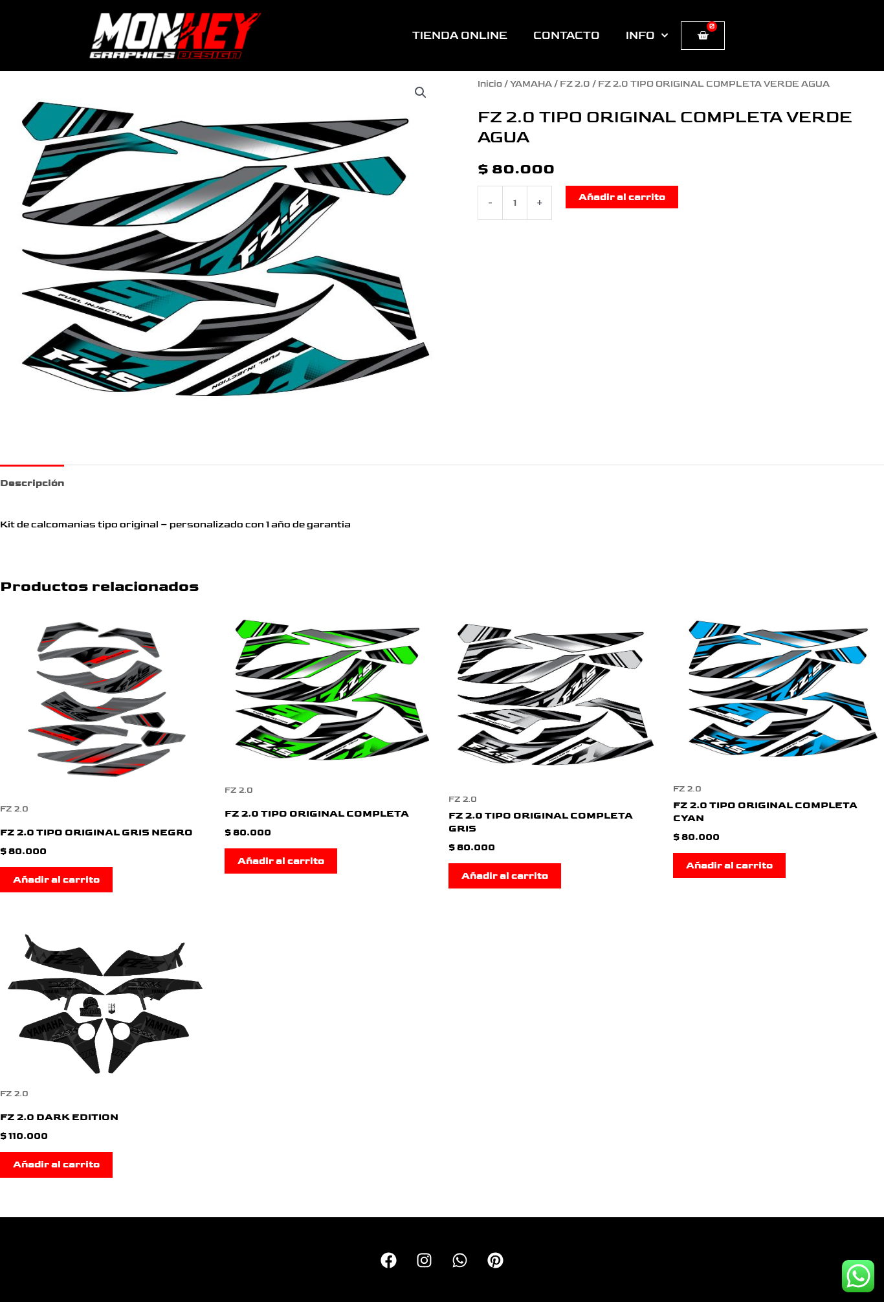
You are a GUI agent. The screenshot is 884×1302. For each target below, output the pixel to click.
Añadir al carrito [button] (56, 880)
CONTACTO (566, 35)
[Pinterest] (495, 1260)
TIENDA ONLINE (459, 35)
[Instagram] (424, 1260)
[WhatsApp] (460, 1260)
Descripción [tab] (32, 483)
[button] (420, 92)
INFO (640, 35)
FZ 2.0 (575, 84)
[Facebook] (389, 1260)
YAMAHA (531, 84)
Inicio (490, 84)
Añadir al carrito (622, 197)
